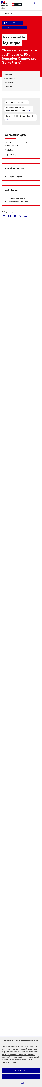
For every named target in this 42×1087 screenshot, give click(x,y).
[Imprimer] (4, 216)
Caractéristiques (9, 78)
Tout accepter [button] (21, 1070)
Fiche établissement (13, 23)
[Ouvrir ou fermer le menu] (39, 3)
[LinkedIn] (15, 216)
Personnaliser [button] (21, 1083)
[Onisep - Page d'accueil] (17, 4)
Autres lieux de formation (16, 28)
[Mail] (9, 216)
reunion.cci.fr (10, 145)
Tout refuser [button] (21, 1076)
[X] (20, 216)
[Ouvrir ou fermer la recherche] (34, 3)
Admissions (8, 86)
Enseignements (9, 82)
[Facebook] (25, 216)
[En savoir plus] (29, 110)
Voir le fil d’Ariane (7, 13)
